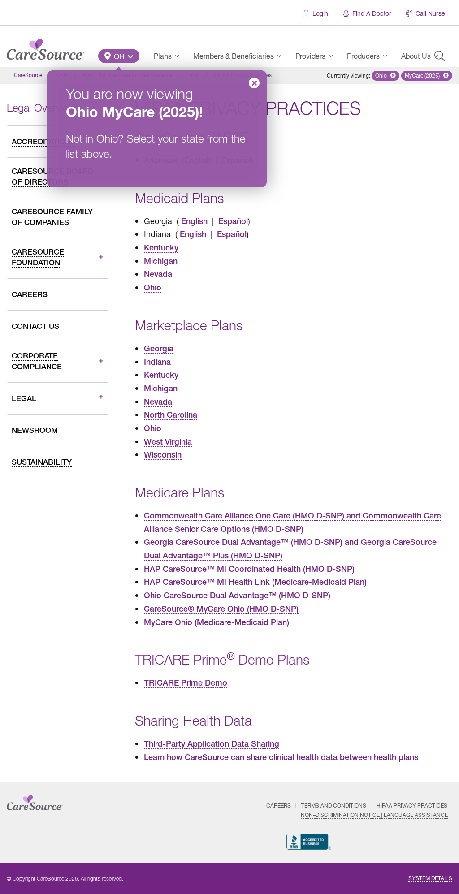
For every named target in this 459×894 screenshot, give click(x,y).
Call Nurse (430, 13)
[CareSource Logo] (45, 47)
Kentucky (161, 247)
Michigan (161, 261)
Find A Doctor (371, 13)
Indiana (157, 362)
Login (320, 13)
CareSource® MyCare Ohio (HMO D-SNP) (221, 608)
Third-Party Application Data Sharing (211, 743)
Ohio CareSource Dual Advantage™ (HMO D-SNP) (237, 595)
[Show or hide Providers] (333, 56)
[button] (118, 56)
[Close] (254, 83)
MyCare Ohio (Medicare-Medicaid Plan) (216, 622)
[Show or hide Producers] (387, 56)
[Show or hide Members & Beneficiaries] (282, 56)
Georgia (158, 348)
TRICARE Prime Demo (185, 682)
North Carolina (170, 414)
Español (233, 221)
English (194, 221)
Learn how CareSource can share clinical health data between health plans (281, 757)
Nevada (158, 274)
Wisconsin (163, 454)
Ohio (152, 287)
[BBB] (309, 841)
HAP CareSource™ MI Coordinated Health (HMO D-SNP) (249, 569)
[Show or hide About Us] (439, 56)
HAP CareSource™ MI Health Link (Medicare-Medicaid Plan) (255, 582)
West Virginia (168, 441)
